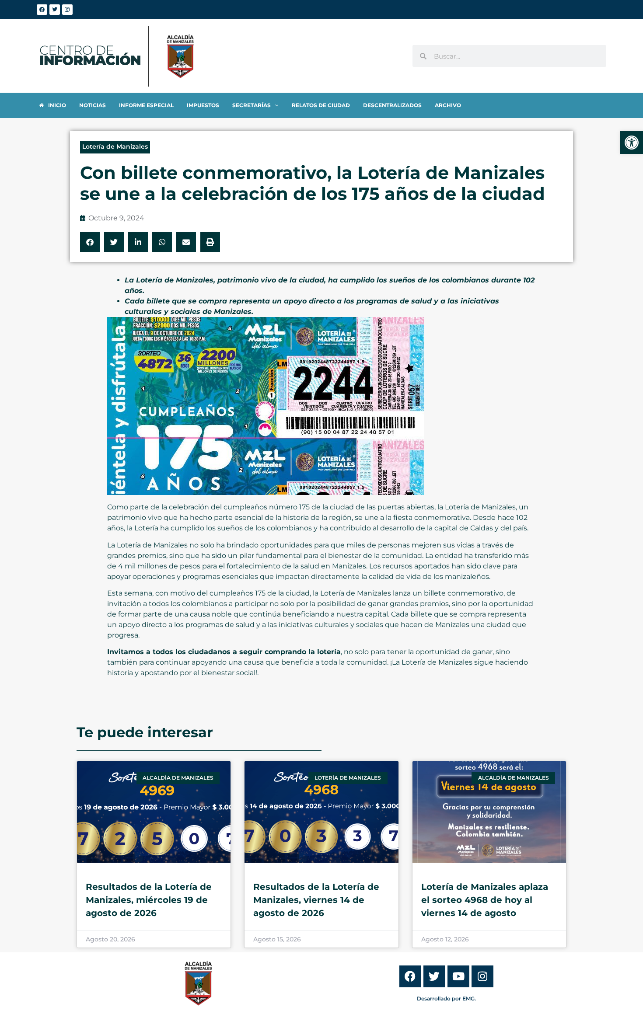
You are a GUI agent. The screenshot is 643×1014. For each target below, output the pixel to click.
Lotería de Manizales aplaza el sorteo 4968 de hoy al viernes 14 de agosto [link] (484, 900)
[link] (631, 142)
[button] (90, 242)
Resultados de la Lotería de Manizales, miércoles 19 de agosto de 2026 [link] (149, 900)
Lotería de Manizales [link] (115, 146)
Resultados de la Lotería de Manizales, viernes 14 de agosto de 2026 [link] (316, 900)
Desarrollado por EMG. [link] (446, 998)
